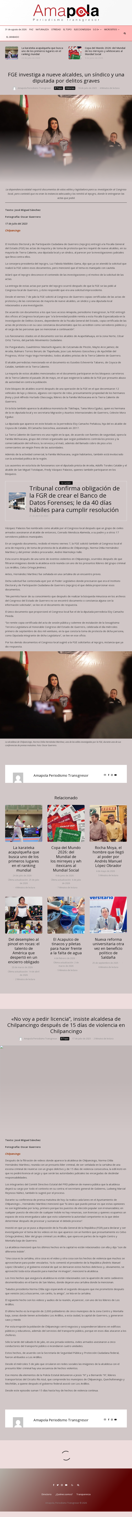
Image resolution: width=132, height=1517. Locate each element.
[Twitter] (58, 1485)
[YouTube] (66, 1485)
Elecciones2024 (82, 29)
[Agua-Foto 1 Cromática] (66, 915)
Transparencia (83, 1494)
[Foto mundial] (75, 52)
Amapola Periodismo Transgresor (34, 88)
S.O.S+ (96, 29)
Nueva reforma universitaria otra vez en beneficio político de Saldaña (108, 948)
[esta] (23, 915)
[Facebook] (54, 1485)
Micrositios (110, 29)
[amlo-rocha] (108, 823)
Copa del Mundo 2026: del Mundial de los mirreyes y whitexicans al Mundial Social (105, 51)
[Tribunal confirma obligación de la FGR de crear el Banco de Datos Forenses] (17, 501)
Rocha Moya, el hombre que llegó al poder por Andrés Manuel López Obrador (108, 856)
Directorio (47, 1494)
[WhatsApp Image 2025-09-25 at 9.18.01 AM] (108, 915)
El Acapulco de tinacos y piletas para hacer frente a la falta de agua (66, 946)
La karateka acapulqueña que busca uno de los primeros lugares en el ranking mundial (42, 51)
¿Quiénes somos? (64, 1494)
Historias (70, 88)
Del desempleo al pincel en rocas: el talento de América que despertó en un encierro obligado (24, 950)
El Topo (67, 29)
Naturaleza (42, 29)
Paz (31, 29)
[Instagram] (62, 1485)
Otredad (56, 29)
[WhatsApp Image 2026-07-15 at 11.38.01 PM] (11, 52)
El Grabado (12, 37)
